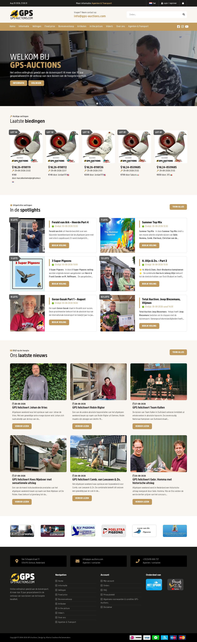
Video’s (109, 26)
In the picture (96, 26)
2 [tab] (99, 103)
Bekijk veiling (20, 92)
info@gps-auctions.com (90, 16)
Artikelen (81, 26)
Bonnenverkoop (66, 26)
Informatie (24, 26)
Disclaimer (107, 607)
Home (12, 26)
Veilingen (36, 26)
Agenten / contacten (91, 563)
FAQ (105, 590)
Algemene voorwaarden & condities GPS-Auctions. (120, 601)
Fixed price (50, 26)
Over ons (120, 26)
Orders (106, 586)
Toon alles (178, 207)
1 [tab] (97, 103)
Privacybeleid (109, 595)
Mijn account (108, 581)
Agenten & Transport (138, 26)
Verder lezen (22, 426)
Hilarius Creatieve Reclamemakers (58, 637)
